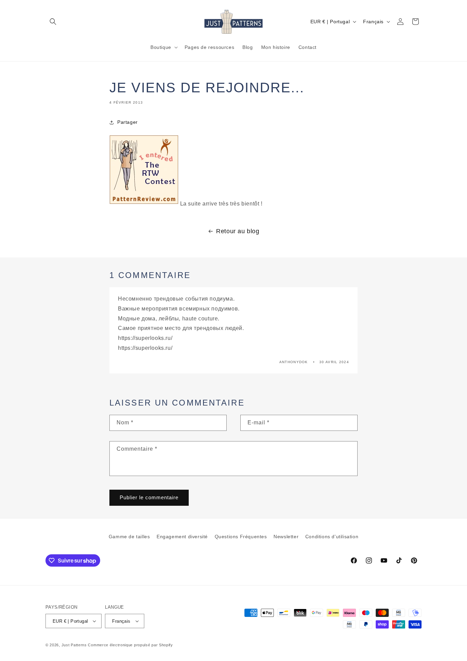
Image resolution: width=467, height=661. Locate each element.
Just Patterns (74, 645)
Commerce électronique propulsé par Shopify (130, 645)
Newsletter (285, 536)
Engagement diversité (182, 536)
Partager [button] (127, 122)
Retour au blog (237, 231)
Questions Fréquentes (241, 536)
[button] (53, 21)
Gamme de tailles (129, 536)
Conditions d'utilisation (331, 536)
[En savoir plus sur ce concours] (143, 204)
